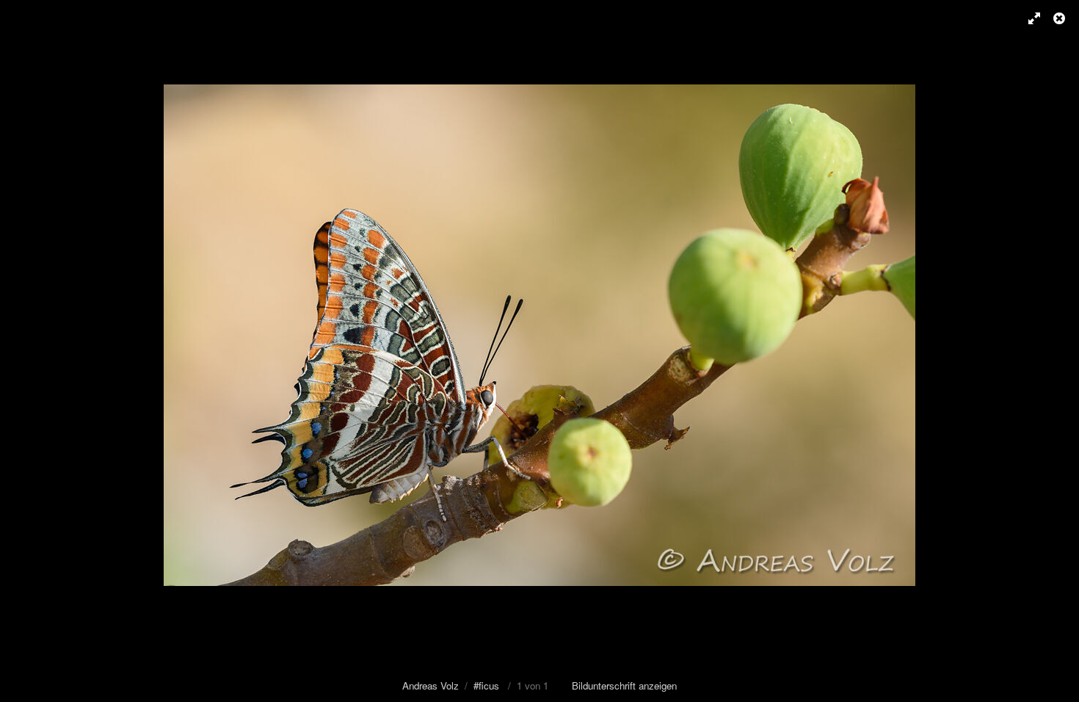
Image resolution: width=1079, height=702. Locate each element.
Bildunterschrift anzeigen (624, 685)
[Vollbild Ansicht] (1027, 18)
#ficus (486, 685)
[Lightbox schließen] (1060, 18)
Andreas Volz (430, 685)
